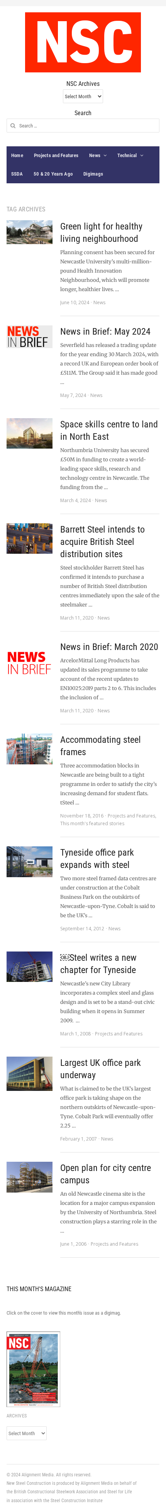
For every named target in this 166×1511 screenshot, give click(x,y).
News (94, 155)
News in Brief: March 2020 (109, 647)
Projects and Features (56, 155)
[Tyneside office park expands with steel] (30, 861)
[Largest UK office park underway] (30, 1074)
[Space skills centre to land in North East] (30, 433)
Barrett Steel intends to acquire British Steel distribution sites (102, 542)
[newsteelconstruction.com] (83, 42)
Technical (127, 155)
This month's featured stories (92, 823)
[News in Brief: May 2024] (30, 336)
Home (17, 155)
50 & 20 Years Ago (53, 174)
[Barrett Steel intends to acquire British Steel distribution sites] (30, 538)
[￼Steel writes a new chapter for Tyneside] (30, 966)
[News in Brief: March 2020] (30, 664)
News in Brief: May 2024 (105, 331)
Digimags (93, 174)
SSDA (17, 174)
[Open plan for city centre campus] (30, 1177)
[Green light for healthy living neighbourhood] (30, 232)
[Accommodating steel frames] (30, 749)
